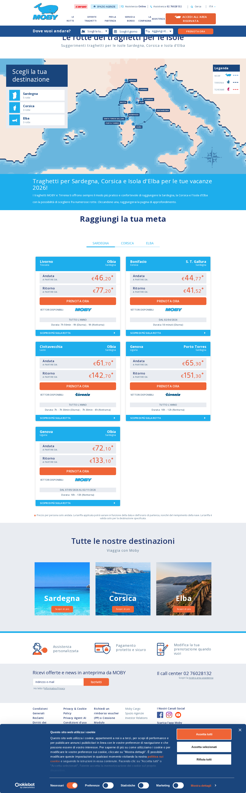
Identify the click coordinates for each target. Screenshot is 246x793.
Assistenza (135, 6)
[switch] (108, 785)
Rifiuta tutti (204, 759)
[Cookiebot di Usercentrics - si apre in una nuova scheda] (25, 785)
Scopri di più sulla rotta (55, 333)
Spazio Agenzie (106, 6)
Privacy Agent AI (74, 718)
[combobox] (127, 31)
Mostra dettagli (201, 785)
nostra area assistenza (201, 677)
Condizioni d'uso (75, 722)
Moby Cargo (132, 708)
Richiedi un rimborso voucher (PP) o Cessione (106, 713)
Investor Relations (136, 718)
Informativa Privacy (54, 688)
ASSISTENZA (158, 18)
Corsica (127, 243)
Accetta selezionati (204, 746)
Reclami (38, 718)
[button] (211, 6)
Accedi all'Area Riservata (194, 19)
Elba (150, 243)
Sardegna (101, 243)
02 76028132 (198, 673)
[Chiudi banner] (240, 730)
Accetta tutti (204, 734)
